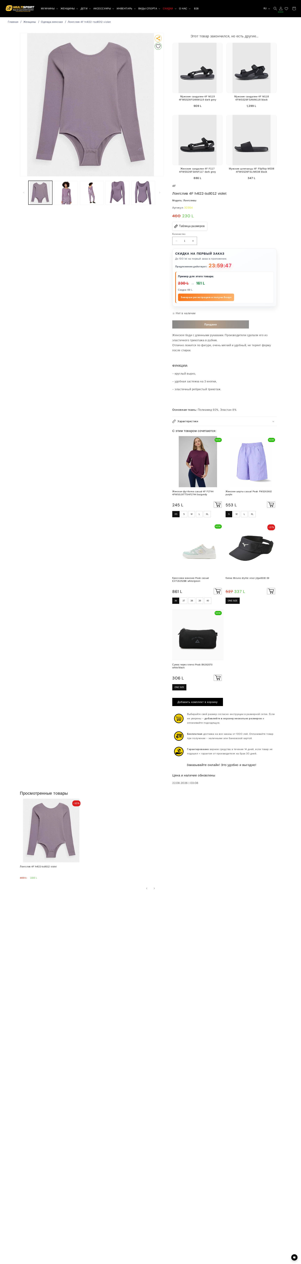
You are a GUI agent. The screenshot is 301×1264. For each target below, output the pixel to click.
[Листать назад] (24, 192)
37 (184, 600)
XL (207, 514)
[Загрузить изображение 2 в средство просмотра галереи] (66, 193)
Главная (13, 22)
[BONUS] (281, 8)
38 (192, 600)
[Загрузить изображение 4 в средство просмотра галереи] (117, 193)
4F (174, 186)
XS (176, 514)
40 (208, 600)
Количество (178, 234)
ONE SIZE (232, 600)
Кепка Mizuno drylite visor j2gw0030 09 (247, 578)
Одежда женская (52, 22)
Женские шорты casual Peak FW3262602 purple (249, 493)
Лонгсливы (189, 200)
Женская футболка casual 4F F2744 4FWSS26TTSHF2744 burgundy (192, 493)
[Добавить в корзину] (218, 504)
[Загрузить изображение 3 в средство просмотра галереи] (92, 193)
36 (176, 600)
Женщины (29, 22)
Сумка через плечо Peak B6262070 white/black (192, 666)
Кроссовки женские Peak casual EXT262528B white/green (190, 579)
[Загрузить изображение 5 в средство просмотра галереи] (143, 193)
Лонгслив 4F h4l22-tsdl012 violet (89, 22)
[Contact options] (294, 1257)
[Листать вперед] (160, 192)
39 (200, 600)
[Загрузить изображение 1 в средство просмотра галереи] (40, 193)
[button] (49, 8)
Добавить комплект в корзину (197, 702)
